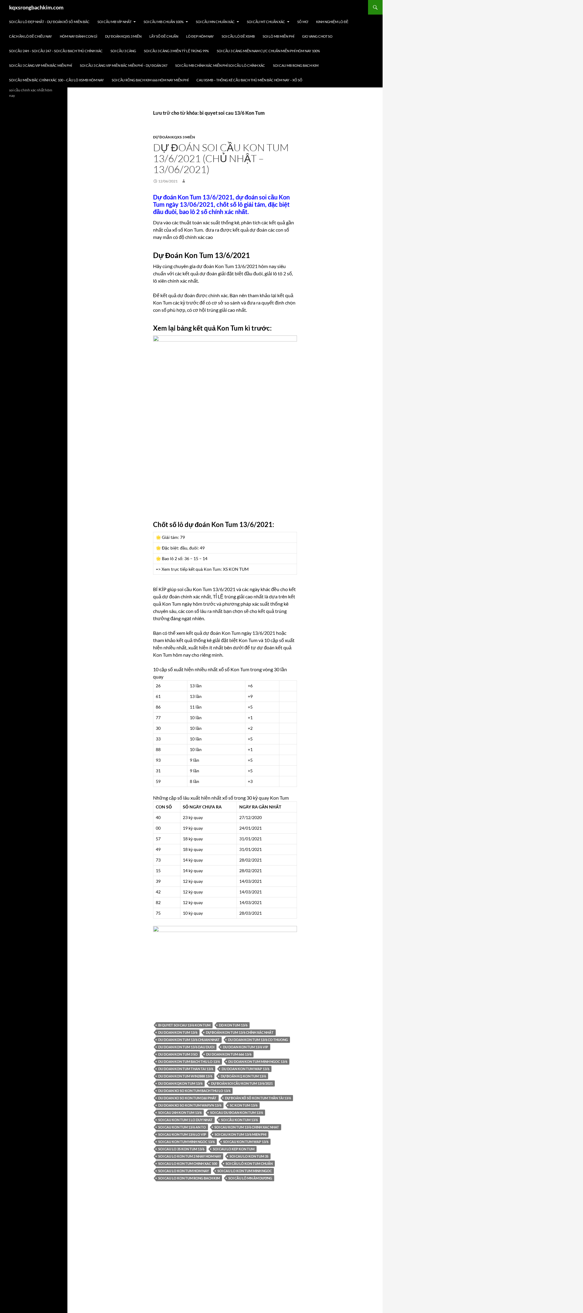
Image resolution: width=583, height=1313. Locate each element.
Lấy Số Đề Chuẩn (163, 36)
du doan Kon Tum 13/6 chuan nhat (189, 1040)
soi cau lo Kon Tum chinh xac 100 (187, 1163)
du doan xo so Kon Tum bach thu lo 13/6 (194, 1091)
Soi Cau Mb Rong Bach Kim (296, 65)
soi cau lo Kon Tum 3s (249, 1156)
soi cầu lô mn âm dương (250, 1178)
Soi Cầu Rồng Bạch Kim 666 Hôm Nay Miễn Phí (150, 80)
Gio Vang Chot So (317, 36)
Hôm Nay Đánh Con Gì (78, 36)
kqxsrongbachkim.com (36, 7)
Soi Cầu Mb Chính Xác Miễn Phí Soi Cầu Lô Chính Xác (220, 65)
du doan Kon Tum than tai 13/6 (185, 1069)
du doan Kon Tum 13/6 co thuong (258, 1040)
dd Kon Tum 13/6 (233, 1025)
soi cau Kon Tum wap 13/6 (245, 1142)
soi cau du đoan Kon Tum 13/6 (236, 1112)
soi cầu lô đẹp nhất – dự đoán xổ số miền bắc (49, 22)
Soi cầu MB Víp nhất (114, 22)
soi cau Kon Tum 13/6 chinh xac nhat (246, 1127)
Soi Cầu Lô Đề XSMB (238, 36)
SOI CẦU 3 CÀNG (123, 51)
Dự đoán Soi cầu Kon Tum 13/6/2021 (242, 1083)
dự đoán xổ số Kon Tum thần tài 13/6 (258, 1098)
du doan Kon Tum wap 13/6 (245, 1069)
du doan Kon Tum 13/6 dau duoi (186, 1047)
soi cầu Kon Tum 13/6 (239, 1120)
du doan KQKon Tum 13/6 (180, 1083)
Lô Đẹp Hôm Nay (200, 36)
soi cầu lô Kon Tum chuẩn (249, 1163)
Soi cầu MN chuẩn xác (215, 22)
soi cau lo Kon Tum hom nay (183, 1171)
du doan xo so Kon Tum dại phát (187, 1098)
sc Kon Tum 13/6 (243, 1105)
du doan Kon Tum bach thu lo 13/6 (189, 1061)
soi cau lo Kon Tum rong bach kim (189, 1178)
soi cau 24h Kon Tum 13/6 (180, 1112)
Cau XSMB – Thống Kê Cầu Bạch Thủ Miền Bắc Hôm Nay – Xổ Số (249, 80)
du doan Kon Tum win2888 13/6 (185, 1076)
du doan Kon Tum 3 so (178, 1054)
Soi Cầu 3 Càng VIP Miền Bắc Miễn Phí (40, 65)
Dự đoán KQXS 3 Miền (123, 36)
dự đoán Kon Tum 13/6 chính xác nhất (240, 1032)
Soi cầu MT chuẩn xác (266, 22)
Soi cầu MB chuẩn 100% (164, 22)
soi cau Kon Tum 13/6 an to (182, 1127)
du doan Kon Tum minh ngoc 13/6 (257, 1061)
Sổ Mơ (302, 22)
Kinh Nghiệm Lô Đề (332, 22)
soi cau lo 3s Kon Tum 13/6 (181, 1149)
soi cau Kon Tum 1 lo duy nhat (185, 1120)
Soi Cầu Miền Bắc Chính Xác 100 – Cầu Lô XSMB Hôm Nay (56, 80)
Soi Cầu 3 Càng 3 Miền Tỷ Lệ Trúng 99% (176, 51)
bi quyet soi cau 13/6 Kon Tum (184, 1025)
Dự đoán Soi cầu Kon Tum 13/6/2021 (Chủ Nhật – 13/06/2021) (221, 158)
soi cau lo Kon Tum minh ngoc (244, 1171)
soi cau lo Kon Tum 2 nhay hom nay (189, 1156)
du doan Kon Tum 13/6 (177, 1032)
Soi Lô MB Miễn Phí (278, 36)
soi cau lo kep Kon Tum (233, 1149)
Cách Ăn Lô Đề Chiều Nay (30, 36)
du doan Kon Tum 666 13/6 (228, 1054)
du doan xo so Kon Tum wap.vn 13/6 (189, 1105)
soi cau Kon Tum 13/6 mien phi (240, 1134)
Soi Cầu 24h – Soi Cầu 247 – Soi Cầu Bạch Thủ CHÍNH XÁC (56, 51)
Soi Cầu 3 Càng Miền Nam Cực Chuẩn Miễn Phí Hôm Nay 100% (268, 51)
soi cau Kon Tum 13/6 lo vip (182, 1134)
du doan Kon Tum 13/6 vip (245, 1047)
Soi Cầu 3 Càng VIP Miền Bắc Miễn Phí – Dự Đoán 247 (123, 65)
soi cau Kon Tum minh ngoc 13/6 (186, 1142)
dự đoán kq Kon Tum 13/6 (243, 1076)
